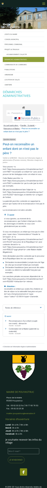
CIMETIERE (8, 85)
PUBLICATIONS (10, 69)
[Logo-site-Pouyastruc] (3, 3)
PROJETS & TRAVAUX (12, 49)
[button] (44, 3)
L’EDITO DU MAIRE (11, 34)
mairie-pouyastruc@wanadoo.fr (20, 413)
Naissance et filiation (11, 128)
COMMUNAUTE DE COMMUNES (16, 64)
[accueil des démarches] (24, 107)
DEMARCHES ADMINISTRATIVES (16, 59)
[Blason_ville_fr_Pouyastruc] (23, 367)
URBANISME (9, 75)
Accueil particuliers (11, 125)
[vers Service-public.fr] (27, 119)
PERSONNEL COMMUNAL (13, 44)
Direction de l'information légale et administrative (20, 347)
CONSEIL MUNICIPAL (12, 39)
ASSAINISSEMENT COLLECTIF (17, 54)
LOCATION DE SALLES (12, 80)
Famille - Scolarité (27, 125)
